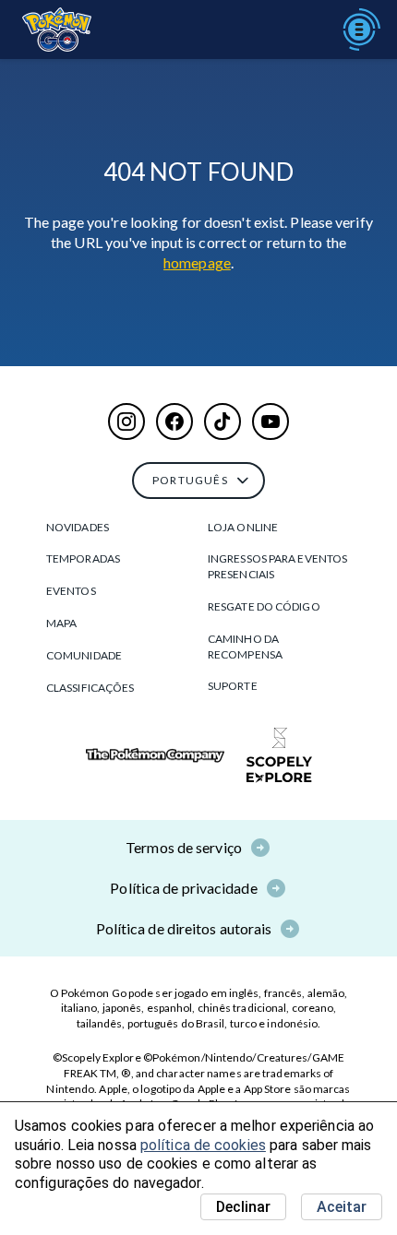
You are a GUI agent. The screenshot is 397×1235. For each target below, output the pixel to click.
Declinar (243, 1207)
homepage (197, 262)
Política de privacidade (183, 888)
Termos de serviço (184, 847)
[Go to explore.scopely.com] (279, 755)
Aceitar (342, 1207)
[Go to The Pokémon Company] (155, 756)
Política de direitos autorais (184, 928)
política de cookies (203, 1145)
